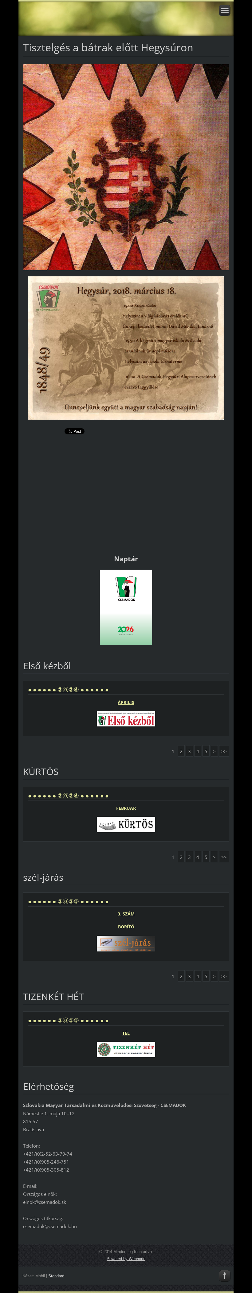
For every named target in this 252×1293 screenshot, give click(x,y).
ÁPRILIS (126, 702)
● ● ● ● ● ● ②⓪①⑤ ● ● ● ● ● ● (68, 1020)
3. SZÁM (126, 914)
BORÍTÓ (126, 927)
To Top (224, 1276)
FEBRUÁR (126, 808)
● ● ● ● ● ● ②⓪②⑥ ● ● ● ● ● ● (68, 690)
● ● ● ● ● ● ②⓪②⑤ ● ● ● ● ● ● (68, 901)
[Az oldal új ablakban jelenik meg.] (126, 167)
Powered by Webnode (126, 1258)
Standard (56, 1276)
